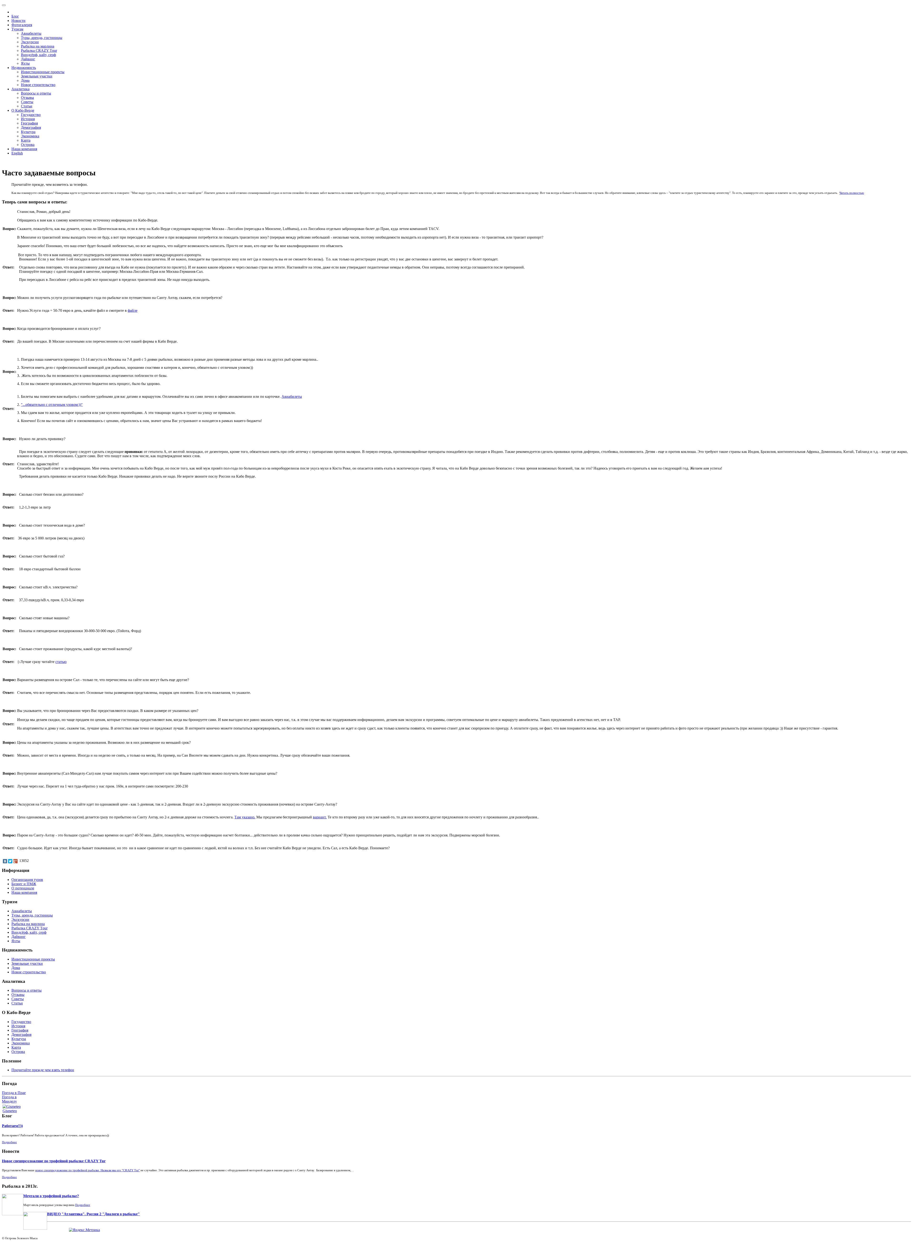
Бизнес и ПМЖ (23, 884)
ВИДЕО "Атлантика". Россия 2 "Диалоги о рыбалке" (93, 1214)
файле (132, 310)
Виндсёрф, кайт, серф (38, 55)
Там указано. (244, 817)
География (29, 123)
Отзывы (27, 98)
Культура (28, 132)
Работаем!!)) (12, 1126)
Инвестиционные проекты (42, 72)
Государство (31, 115)
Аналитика (20, 89)
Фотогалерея (21, 25)
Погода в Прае (14, 1093)
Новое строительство (38, 85)
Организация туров (27, 880)
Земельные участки (36, 76)
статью (61, 662)
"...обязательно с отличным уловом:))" (52, 405)
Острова (27, 145)
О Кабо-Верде (22, 110)
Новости (18, 21)
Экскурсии (30, 42)
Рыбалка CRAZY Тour (39, 50)
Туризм (17, 29)
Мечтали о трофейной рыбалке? (51, 1196)
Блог (15, 16)
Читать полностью (851, 193)
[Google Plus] (15, 861)
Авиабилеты (31, 33)
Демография (31, 127)
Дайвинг (28, 59)
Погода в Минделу (9, 1099)
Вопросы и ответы (36, 93)
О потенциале (22, 888)
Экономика (30, 136)
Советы (27, 102)
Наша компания (24, 149)
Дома (25, 80)
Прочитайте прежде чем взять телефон (42, 1070)
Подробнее (9, 1142)
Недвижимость (23, 68)
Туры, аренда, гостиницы (41, 38)
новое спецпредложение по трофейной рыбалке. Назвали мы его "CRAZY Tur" (87, 1170)
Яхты (25, 63)
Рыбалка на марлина (37, 46)
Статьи (26, 106)
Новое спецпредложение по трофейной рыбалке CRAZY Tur (54, 1161)
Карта (25, 140)
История (28, 119)
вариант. (320, 817)
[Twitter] (10, 861)
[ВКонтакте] (5, 861)
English (17, 153)
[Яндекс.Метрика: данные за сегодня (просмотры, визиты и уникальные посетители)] (84, 1230)
